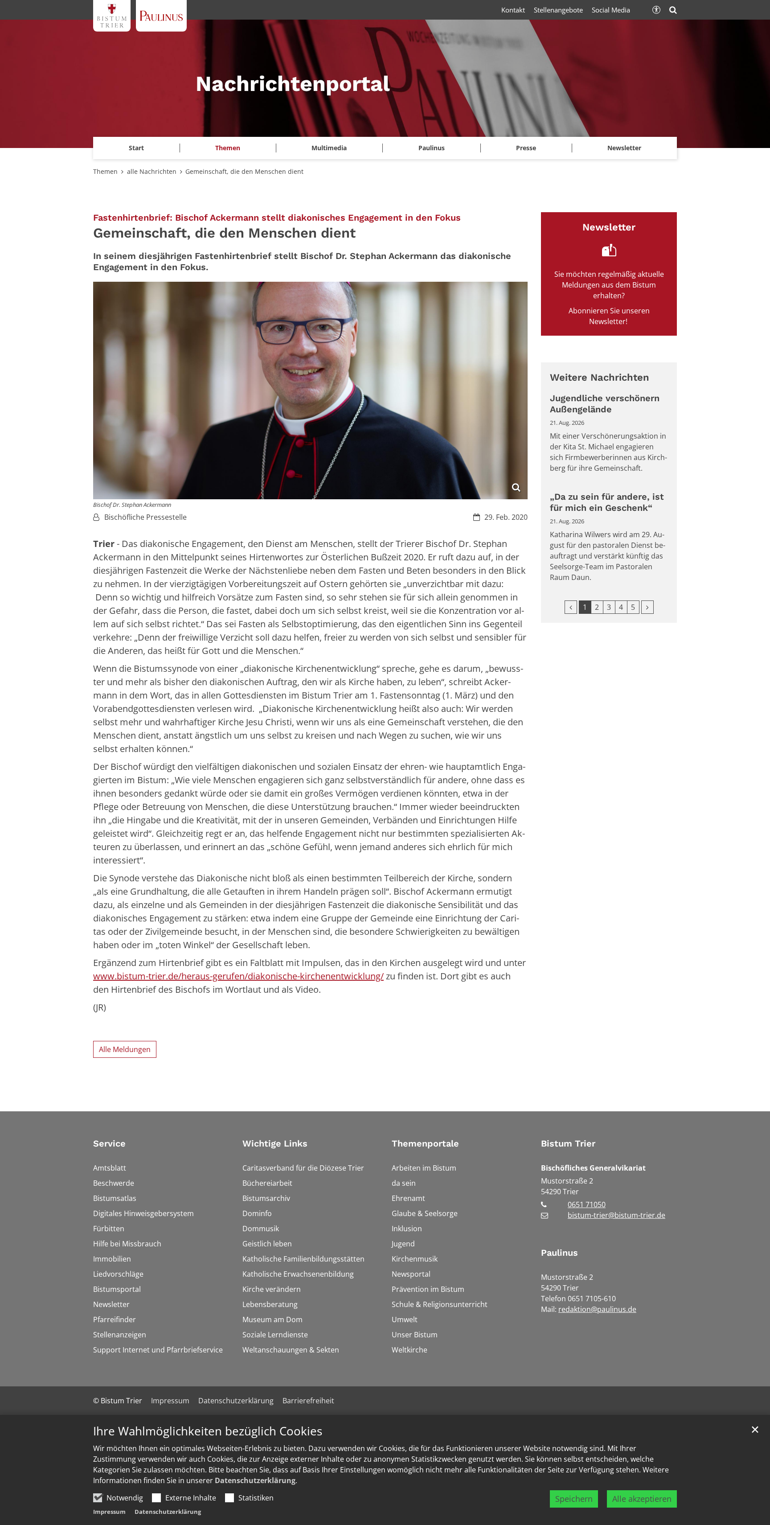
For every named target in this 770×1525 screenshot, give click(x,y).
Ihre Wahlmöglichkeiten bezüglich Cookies (207, 1431)
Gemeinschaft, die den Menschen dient (244, 171)
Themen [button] (227, 148)
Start (136, 148)
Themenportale (425, 1143)
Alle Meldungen (125, 1049)
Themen (105, 171)
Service (109, 1143)
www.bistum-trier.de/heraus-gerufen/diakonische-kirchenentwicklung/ (238, 976)
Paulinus (559, 1252)
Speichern (574, 1498)
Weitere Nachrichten (599, 377)
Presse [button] (526, 148)
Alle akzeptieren (642, 1498)
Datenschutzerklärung (255, 1480)
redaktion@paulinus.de (597, 1309)
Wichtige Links (274, 1143)
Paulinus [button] (431, 148)
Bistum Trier (568, 1143)
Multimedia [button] (329, 148)
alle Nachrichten (151, 171)
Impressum (109, 1512)
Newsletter (624, 148)
